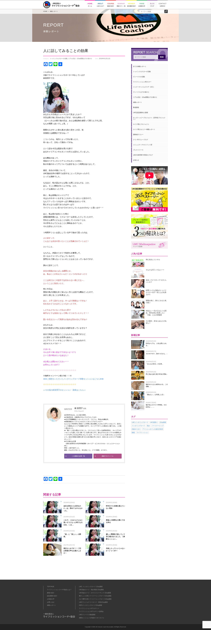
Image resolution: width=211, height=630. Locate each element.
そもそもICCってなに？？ (155, 270)
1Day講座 (163, 422)
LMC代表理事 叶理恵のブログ (143, 155)
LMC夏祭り (154, 422)
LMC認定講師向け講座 (140, 112)
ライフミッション (142, 432)
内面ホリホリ (136, 429)
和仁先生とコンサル (153, 259)
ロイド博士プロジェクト (141, 124)
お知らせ (136, 160)
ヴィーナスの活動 (139, 77)
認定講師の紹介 (52, 596)
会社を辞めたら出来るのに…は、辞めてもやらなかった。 (73, 508)
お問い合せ (50, 602)
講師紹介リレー (138, 134)
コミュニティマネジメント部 (142, 145)
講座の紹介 (50, 593)
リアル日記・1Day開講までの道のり (80, 58)
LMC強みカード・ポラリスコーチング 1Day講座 (95, 593)
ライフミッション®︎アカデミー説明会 (91, 611)
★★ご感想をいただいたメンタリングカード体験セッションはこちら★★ (73, 379)
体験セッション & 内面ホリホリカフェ (91, 618)
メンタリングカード (138, 426)
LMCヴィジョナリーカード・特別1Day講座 (93, 602)
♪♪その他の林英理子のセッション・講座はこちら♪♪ (64, 390)
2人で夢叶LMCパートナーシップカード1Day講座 (95, 599)
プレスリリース (138, 150)
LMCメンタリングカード (140, 422)
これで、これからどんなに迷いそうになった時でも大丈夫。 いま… (73, 522)
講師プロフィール (107, 456)
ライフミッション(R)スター (142, 82)
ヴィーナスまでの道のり (141, 92)
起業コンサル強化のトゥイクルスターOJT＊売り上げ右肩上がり (156, 292)
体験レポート (54, 11)
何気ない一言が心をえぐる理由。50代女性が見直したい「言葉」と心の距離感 (156, 313)
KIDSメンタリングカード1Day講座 (90, 605)
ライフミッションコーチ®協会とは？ (59, 589)
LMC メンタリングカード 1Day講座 (91, 586)
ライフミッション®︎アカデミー (89, 608)
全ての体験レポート (139, 66)
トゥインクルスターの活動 (58, 58)
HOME (45, 11)
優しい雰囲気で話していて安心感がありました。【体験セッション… (115, 536)
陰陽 (133, 432)
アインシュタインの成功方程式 (152, 429)
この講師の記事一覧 (78, 456)
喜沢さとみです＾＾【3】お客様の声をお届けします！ (72, 550)
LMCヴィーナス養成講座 (87, 614)
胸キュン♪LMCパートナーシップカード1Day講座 (95, 596)
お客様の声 (50, 599)
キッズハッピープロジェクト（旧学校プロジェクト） (149, 118)
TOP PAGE (50, 586)
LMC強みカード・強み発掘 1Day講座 (91, 589)
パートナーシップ (158, 426)
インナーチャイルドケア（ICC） (144, 87)
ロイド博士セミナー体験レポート (144, 129)
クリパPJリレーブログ (140, 139)
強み (148, 426)
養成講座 (136, 107)
